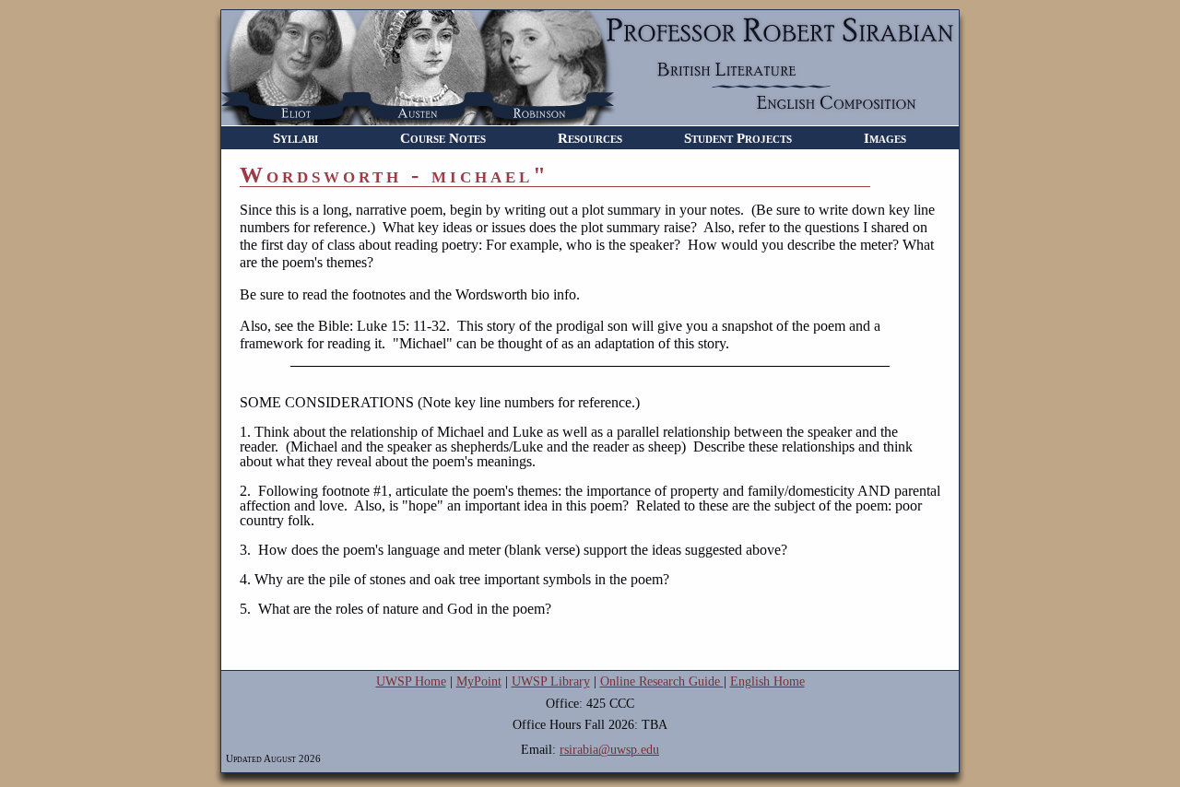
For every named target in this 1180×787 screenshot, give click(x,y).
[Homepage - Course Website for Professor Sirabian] (590, 120)
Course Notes (443, 138)
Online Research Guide (662, 681)
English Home (767, 681)
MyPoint (479, 681)
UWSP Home (411, 681)
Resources (590, 138)
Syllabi (295, 138)
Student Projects (738, 138)
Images (885, 138)
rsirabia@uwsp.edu (609, 750)
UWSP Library (551, 681)
